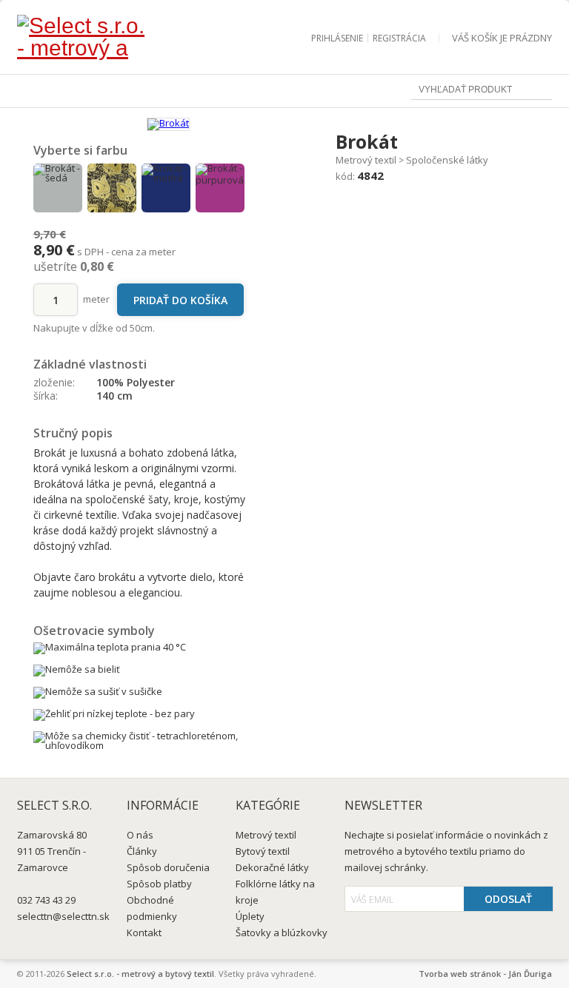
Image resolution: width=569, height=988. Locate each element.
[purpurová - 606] (220, 188)
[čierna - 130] (111, 188)
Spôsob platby (159, 883)
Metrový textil (366, 160)
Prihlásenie (337, 38)
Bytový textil (263, 851)
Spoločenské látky (447, 160)
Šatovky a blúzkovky (281, 932)
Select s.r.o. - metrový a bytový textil (140, 973)
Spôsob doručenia (168, 867)
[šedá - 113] (57, 188)
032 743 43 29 (46, 900)
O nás (140, 834)
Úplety (250, 916)
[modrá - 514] (166, 188)
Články (142, 851)
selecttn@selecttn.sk (63, 916)
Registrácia (399, 38)
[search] (541, 90)
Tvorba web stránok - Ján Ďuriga (485, 973)
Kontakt (144, 932)
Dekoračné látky (272, 867)
